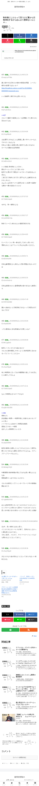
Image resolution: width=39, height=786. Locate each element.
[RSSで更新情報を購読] (28, 630)
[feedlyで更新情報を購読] (10, 630)
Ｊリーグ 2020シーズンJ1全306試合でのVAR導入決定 (27, 578)
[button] (31, 41)
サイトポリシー (29, 780)
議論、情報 (6, 606)
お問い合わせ (10, 780)
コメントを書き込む (19, 757)
